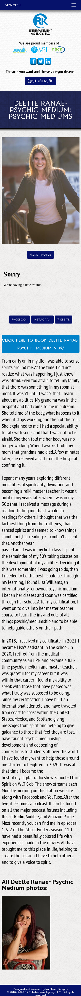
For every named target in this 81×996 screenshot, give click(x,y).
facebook (19, 319)
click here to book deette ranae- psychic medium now (40, 343)
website (63, 319)
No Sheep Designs (56, 989)
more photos (40, 254)
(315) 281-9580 (41, 80)
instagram (42, 319)
